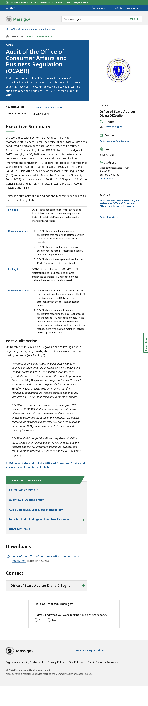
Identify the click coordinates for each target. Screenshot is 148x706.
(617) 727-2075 (114, 127)
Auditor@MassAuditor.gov (114, 141)
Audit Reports (48, 29)
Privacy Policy (56, 662)
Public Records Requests (103, 662)
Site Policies (76, 662)
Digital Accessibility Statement (24, 662)
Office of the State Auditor (24, 29)
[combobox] (101, 19)
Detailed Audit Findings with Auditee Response (39, 519)
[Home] (7, 29)
